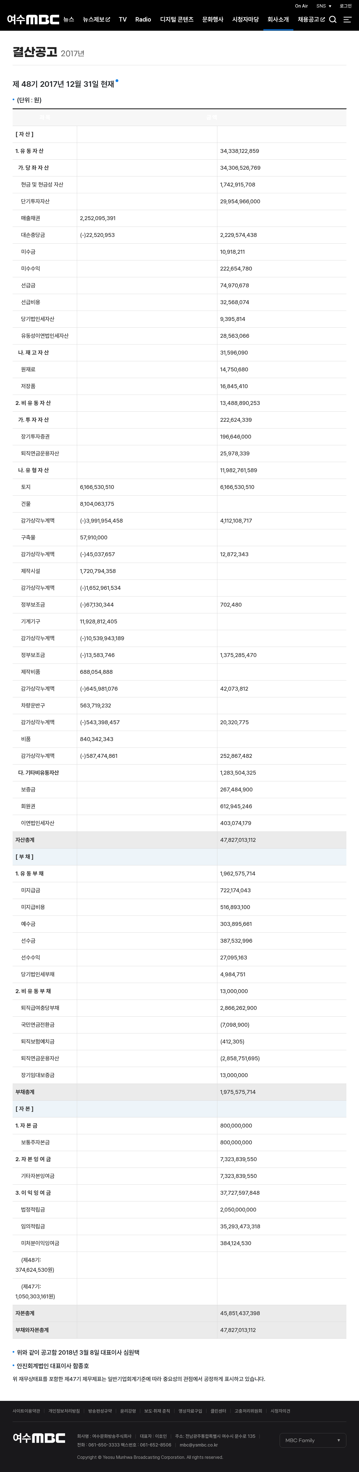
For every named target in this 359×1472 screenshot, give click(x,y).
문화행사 (213, 19)
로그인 (346, 6)
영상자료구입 (190, 1411)
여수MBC (33, 19)
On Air (301, 6)
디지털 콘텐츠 (177, 19)
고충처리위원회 (248, 1411)
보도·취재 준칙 (157, 1411)
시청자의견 (280, 1411)
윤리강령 (128, 1411)
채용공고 (308, 19)
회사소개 (278, 19)
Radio (143, 19)
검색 (331, 19)
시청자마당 (245, 19)
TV (123, 19)
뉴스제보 (93, 19)
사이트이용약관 (26, 1411)
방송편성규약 (100, 1411)
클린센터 (218, 1411)
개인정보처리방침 (64, 1411)
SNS (321, 6)
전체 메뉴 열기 (348, 19)
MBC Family (300, 1440)
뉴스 (68, 19)
